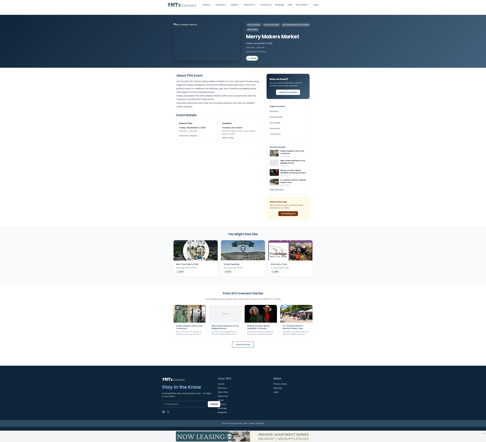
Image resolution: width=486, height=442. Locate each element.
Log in (316, 4)
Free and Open (254, 25)
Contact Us (265, 4)
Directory (222, 388)
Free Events (275, 128)
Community (275, 134)
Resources (223, 396)
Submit (214, 404)
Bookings (279, 4)
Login (275, 392)
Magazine (222, 412)
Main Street (252, 29)
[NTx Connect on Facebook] (163, 411)
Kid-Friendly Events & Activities (296, 25)
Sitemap (277, 388)
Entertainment (276, 117)
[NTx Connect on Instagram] (168, 411)
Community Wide (271, 25)
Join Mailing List (288, 213)
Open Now (223, 392)
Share (253, 58)
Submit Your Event (288, 92)
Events (221, 384)
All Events (274, 111)
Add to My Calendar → (189, 136)
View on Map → (229, 138)
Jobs (290, 4)
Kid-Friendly (275, 123)
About (221, 400)
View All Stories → (278, 190)
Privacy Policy (280, 384)
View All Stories (243, 344)
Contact (222, 404)
